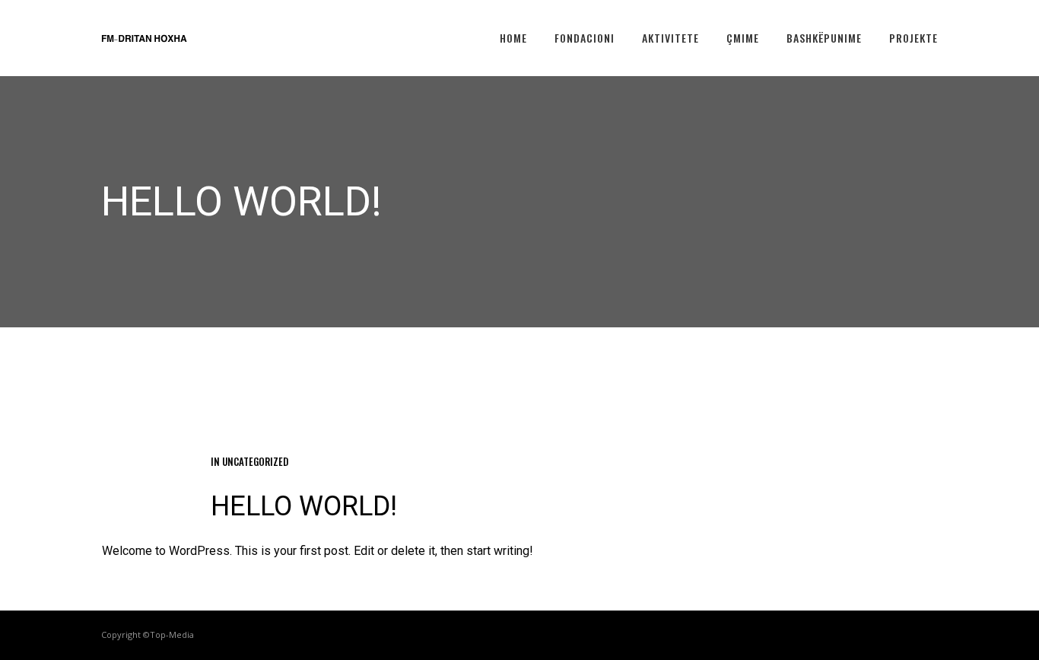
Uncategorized (255, 461)
